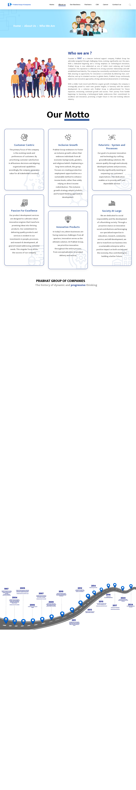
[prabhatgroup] (19, 4)
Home (17, 25)
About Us (30, 25)
